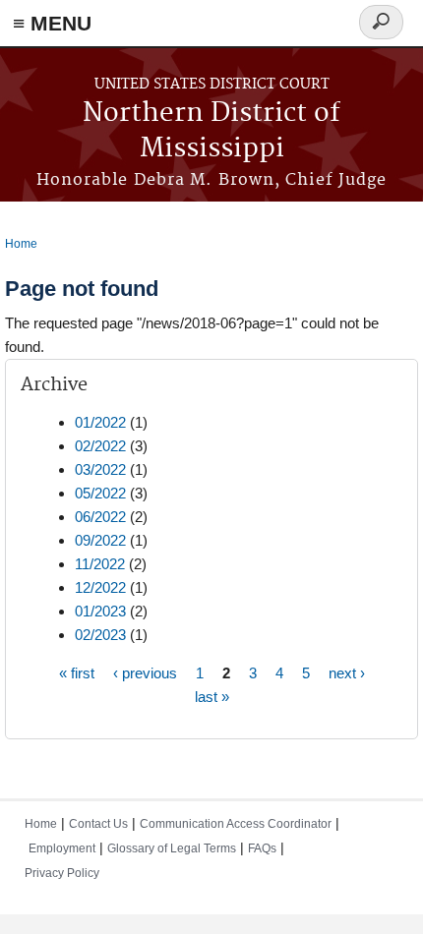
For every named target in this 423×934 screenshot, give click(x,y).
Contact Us (98, 824)
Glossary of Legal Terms (171, 848)
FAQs (262, 848)
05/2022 (100, 493)
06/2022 (100, 516)
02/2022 (100, 446)
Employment (62, 848)
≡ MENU (52, 23)
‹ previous (145, 673)
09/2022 (100, 540)
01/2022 (100, 422)
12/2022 (100, 587)
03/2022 (100, 469)
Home (21, 244)
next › (347, 673)
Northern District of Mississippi (211, 131)
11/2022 (100, 563)
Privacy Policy (62, 873)
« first (76, 673)
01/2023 (100, 611)
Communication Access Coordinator (236, 824)
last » (212, 696)
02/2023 (100, 634)
